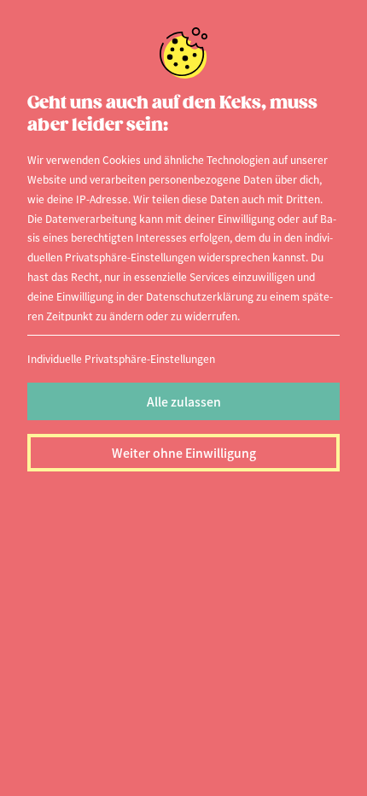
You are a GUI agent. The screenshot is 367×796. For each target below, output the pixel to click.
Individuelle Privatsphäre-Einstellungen (121, 358)
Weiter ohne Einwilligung (184, 452)
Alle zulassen (184, 401)
